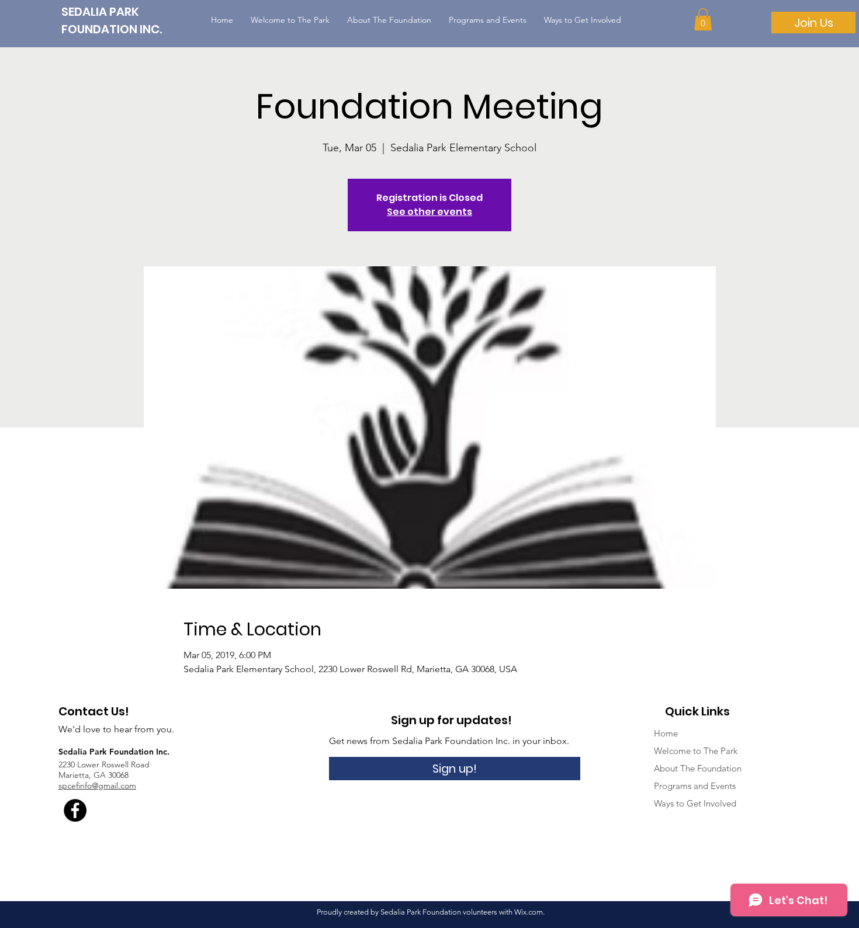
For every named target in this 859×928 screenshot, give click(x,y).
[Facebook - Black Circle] (75, 810)
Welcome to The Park (695, 750)
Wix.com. (529, 912)
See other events (429, 211)
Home (666, 733)
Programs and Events (695, 785)
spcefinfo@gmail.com (97, 785)
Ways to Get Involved (695, 803)
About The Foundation (698, 768)
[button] (703, 19)
